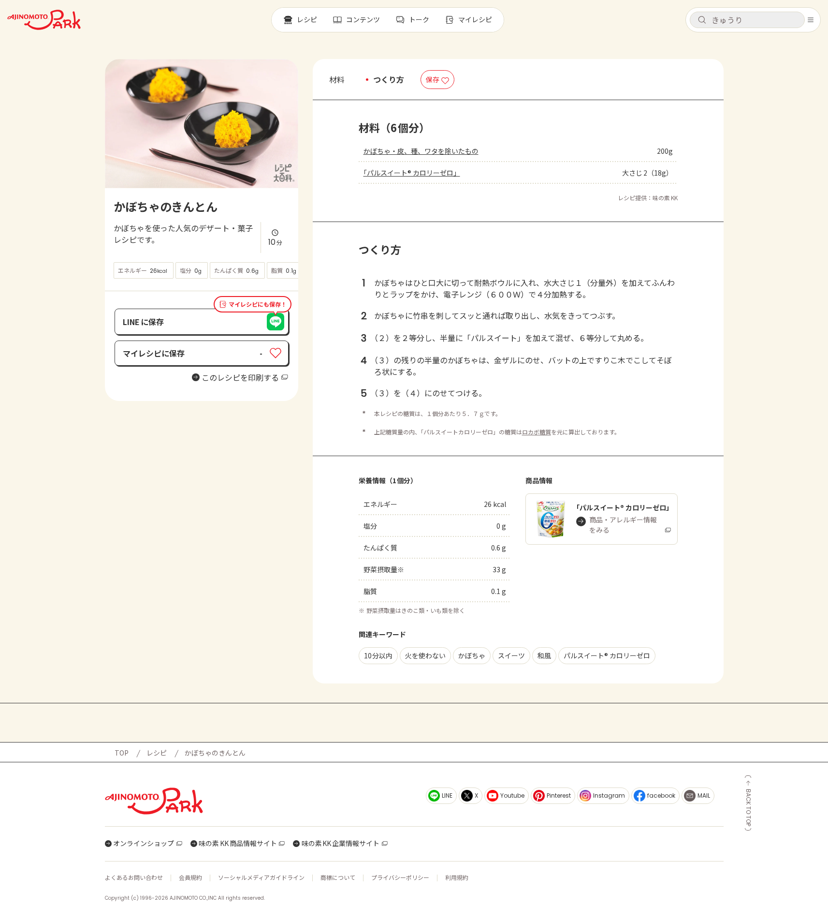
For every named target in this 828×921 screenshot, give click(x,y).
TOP (122, 753)
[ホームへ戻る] (44, 20)
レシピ (156, 753)
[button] (747, 20)
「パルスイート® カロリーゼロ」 (411, 173)
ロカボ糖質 (536, 432)
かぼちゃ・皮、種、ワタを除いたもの (421, 151)
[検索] (702, 20)
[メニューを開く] (810, 20)
